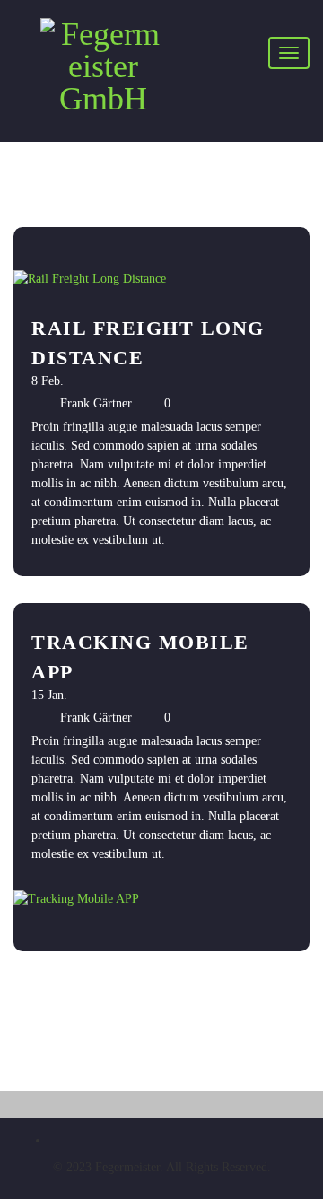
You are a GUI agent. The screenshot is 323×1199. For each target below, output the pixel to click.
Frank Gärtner (96, 403)
